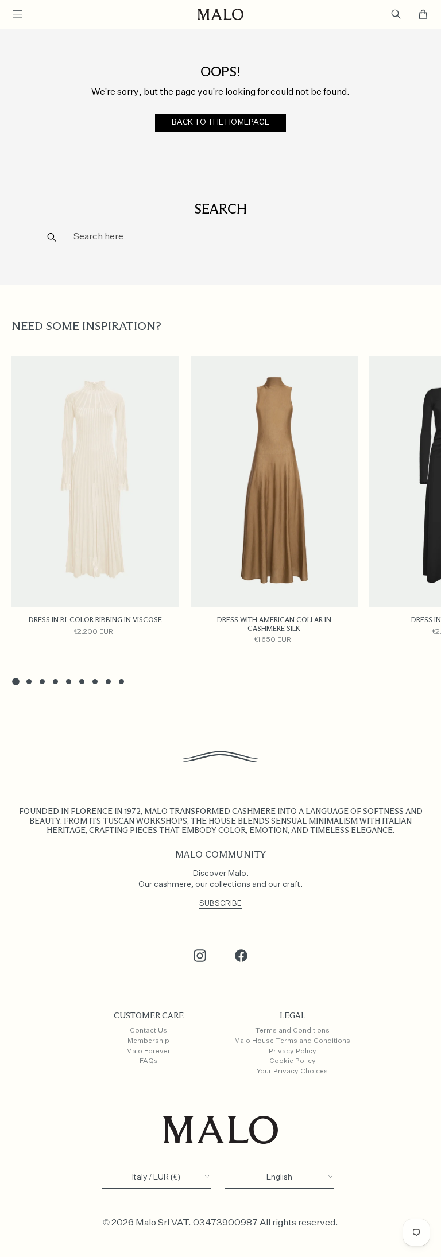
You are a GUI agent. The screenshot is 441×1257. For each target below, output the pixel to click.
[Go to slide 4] (55, 681)
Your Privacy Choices (292, 1071)
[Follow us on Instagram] (200, 955)
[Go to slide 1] (15, 682)
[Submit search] (51, 236)
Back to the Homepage (221, 122)
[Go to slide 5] (68, 681)
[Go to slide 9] (121, 681)
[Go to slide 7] (95, 681)
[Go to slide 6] (81, 681)
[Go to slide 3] (42, 681)
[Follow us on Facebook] (241, 955)
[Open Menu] (18, 14)
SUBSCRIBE (220, 903)
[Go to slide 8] (108, 681)
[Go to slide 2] (29, 681)
